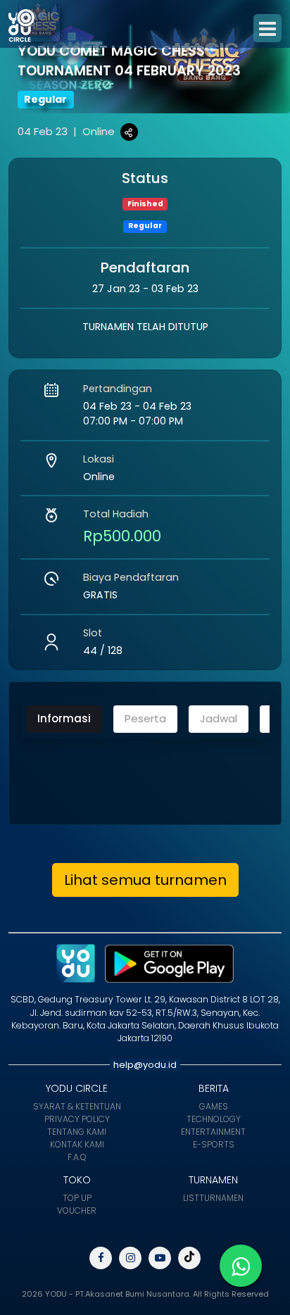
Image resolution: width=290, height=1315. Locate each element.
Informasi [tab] (64, 718)
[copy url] (129, 132)
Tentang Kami (76, 1132)
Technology (214, 1119)
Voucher (76, 1210)
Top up (77, 1198)
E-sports (213, 1144)
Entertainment (213, 1132)
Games (213, 1106)
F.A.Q (77, 1157)
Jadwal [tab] (218, 718)
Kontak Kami (77, 1144)
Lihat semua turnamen (145, 880)
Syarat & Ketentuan (77, 1106)
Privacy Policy (77, 1119)
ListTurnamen (213, 1198)
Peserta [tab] (145, 718)
